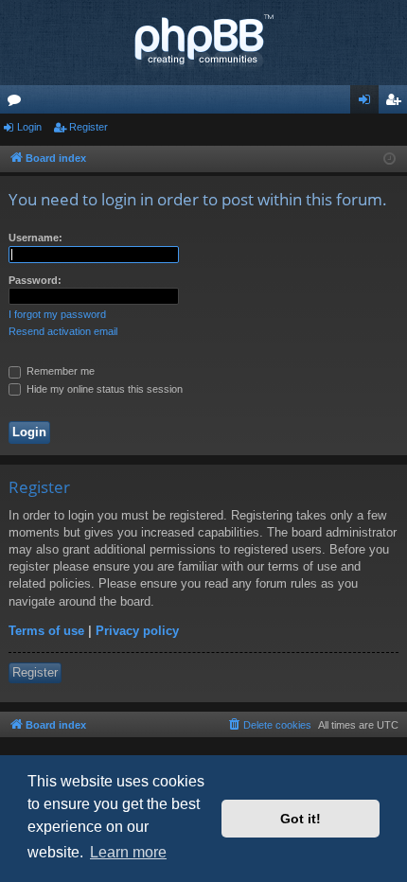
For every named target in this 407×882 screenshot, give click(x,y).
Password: (35, 280)
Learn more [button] (128, 852)
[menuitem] (268, 724)
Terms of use (46, 631)
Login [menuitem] (368, 103)
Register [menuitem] (396, 103)
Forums (18, 103)
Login (29, 126)
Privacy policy (137, 631)
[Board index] (203, 42)
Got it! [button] (300, 818)
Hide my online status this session (103, 389)
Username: (35, 237)
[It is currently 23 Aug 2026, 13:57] (389, 159)
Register (88, 126)
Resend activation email (63, 331)
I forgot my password (57, 314)
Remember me (59, 371)
